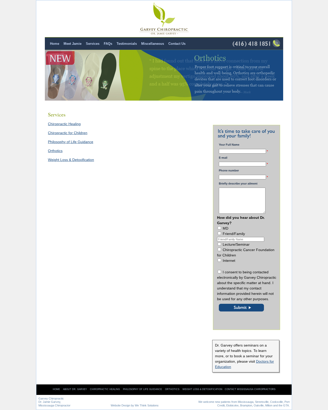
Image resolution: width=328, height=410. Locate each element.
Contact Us (177, 44)
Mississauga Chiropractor (54, 405)
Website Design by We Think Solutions (135, 405)
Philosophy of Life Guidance (70, 142)
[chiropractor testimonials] (164, 75)
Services (92, 44)
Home (54, 44)
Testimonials (127, 44)
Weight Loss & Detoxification (71, 160)
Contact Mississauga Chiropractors (250, 389)
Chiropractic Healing (64, 124)
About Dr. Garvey (75, 389)
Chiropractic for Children (67, 133)
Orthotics (55, 151)
